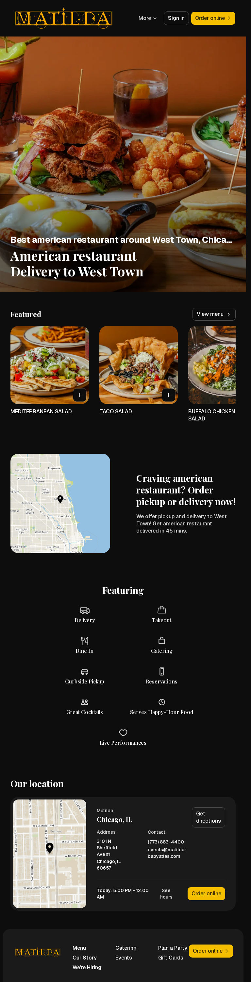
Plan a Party (172, 948)
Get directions (208, 817)
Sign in (176, 18)
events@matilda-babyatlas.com (167, 853)
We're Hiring (87, 967)
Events (123, 957)
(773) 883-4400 (166, 842)
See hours (166, 893)
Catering (126, 948)
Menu (79, 948)
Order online (206, 893)
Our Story (85, 957)
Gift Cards (170, 957)
